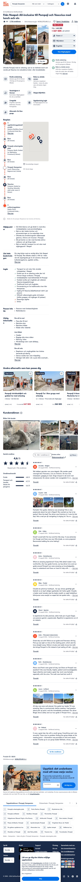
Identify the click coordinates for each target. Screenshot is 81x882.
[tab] (19, 803)
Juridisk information (41, 851)
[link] (18, 389)
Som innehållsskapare (67, 851)
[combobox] (59, 457)
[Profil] (75, 4)
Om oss (55, 848)
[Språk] (68, 3)
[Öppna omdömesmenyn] (76, 466)
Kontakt (37, 848)
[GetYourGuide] (6, 4)
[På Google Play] (26, 850)
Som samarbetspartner (68, 855)
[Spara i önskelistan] (30, 373)
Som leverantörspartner (68, 848)
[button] (12, 21)
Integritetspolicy (35, 794)
